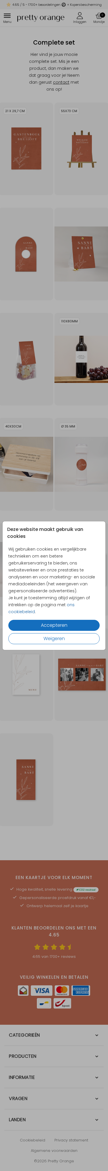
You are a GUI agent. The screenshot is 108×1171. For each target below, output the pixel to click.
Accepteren (54, 625)
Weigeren (54, 638)
